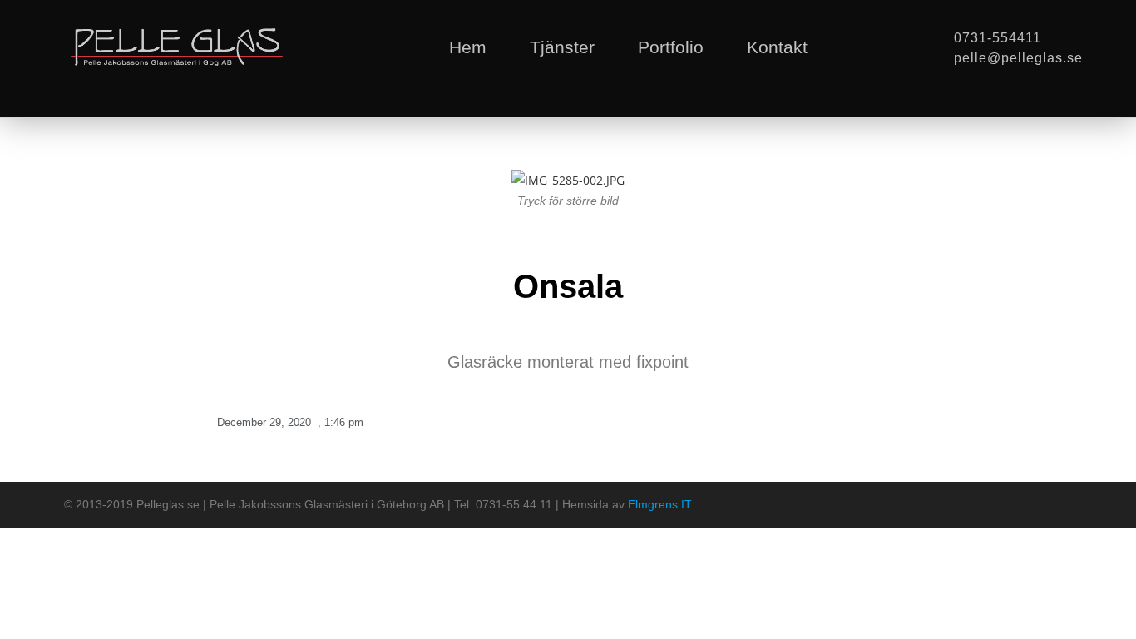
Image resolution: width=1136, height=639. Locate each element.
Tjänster (562, 47)
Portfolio (671, 47)
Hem (468, 47)
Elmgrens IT (660, 504)
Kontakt (777, 47)
